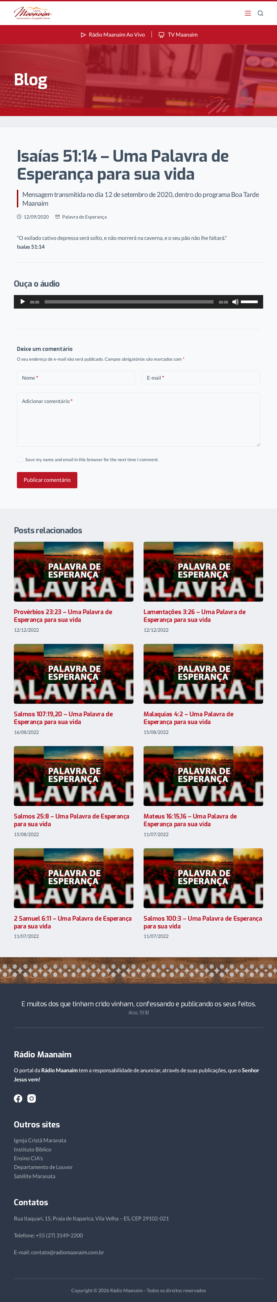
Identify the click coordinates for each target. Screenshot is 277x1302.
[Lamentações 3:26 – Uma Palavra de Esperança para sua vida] (203, 572)
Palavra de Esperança (84, 217)
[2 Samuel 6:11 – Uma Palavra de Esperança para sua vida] (73, 878)
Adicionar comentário (47, 401)
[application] (138, 302)
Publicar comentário (47, 479)
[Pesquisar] (260, 13)
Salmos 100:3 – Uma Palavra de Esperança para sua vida (203, 922)
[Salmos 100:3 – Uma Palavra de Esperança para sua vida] (203, 878)
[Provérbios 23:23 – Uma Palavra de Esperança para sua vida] (73, 572)
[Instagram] (31, 1098)
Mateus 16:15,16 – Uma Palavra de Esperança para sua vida (190, 820)
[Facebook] (18, 1098)
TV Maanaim (182, 34)
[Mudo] (235, 301)
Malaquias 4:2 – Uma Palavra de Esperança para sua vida (188, 718)
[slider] (250, 301)
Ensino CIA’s (28, 1158)
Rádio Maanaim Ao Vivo (117, 34)
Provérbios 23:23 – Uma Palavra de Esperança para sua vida (63, 616)
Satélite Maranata (34, 1176)
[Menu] (248, 13)
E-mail (155, 378)
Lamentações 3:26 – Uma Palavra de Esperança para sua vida (194, 616)
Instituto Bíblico (32, 1149)
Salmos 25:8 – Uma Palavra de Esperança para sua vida (71, 820)
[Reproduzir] (22, 301)
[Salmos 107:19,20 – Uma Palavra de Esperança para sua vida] (73, 674)
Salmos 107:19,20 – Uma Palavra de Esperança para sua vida (63, 718)
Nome (30, 378)
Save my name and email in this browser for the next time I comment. (92, 459)
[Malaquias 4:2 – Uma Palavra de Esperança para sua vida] (203, 674)
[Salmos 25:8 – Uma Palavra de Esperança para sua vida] (73, 776)
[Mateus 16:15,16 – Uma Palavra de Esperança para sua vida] (203, 776)
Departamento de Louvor (43, 1167)
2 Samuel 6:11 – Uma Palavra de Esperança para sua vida (73, 922)
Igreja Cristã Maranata (40, 1140)
